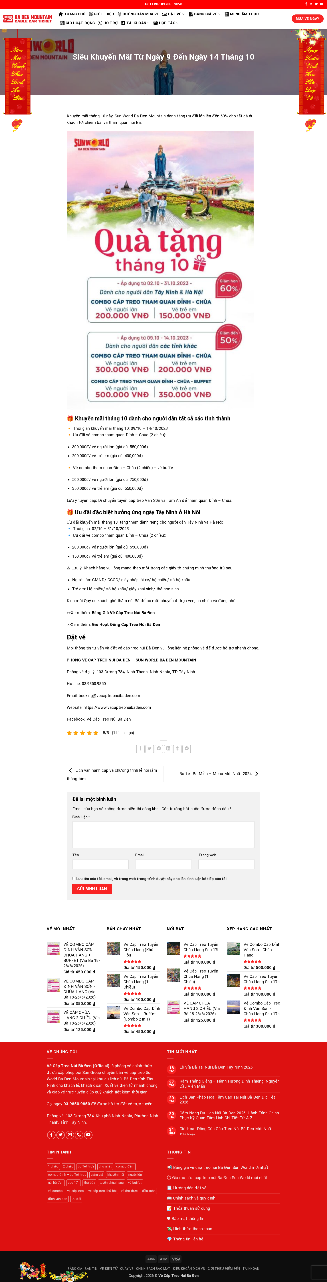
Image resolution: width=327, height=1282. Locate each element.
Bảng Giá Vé (205, 14)
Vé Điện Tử (108, 1268)
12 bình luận (191, 1134)
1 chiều (53, 1166)
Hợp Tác (167, 23)
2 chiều (68, 1166)
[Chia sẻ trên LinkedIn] (168, 749)
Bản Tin (91, 1268)
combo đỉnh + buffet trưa (67, 1175)
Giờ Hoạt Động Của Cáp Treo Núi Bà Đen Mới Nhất (226, 1128)
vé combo (55, 1191)
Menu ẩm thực (244, 14)
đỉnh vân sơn (57, 1199)
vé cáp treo (75, 1191)
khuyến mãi (115, 1175)
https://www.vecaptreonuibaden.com (117, 707)
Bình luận (81, 817)
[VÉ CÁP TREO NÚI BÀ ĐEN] (27, 19)
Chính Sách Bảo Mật (153, 1268)
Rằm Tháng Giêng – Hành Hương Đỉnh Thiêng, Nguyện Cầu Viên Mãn (230, 1083)
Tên (75, 855)
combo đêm (125, 1166)
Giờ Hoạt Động (80, 23)
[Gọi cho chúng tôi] (79, 1135)
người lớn (135, 1175)
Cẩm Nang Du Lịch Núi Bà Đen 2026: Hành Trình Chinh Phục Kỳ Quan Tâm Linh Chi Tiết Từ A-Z (229, 1115)
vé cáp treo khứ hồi (102, 1191)
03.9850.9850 (76, 1103)
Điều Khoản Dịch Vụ (189, 1268)
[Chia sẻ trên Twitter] (149, 749)
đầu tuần (148, 1191)
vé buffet (135, 1183)
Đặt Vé (175, 14)
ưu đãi (76, 1199)
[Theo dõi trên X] (311, 4)
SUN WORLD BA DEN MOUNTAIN (165, 660)
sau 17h (73, 1183)
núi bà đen (55, 1183)
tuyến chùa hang (111, 1183)
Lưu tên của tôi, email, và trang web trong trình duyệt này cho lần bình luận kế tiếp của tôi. (151, 879)
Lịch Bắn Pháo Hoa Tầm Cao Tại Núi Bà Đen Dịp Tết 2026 (227, 1099)
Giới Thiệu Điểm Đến (224, 1268)
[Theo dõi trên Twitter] (316, 4)
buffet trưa (86, 1166)
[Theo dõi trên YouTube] (321, 4)
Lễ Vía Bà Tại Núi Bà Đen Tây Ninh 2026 (216, 1067)
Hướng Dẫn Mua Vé (141, 14)
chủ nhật (105, 1166)
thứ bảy (89, 1183)
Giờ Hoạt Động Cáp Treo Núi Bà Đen (126, 624)
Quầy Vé (127, 1268)
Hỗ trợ (110, 23)
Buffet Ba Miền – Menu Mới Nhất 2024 (216, 773)
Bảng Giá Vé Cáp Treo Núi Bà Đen (123, 612)
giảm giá (97, 1175)
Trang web (207, 855)
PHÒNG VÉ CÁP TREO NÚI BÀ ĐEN (99, 660)
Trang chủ (74, 14)
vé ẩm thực (129, 1191)
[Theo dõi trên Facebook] (306, 4)
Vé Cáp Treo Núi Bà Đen (109, 719)
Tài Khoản (136, 23)
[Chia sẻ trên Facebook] (140, 749)
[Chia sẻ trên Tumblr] (177, 749)
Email (139, 855)
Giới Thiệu (104, 14)
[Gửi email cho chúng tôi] (70, 1135)
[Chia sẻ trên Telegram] (186, 749)
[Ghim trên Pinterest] (159, 749)
